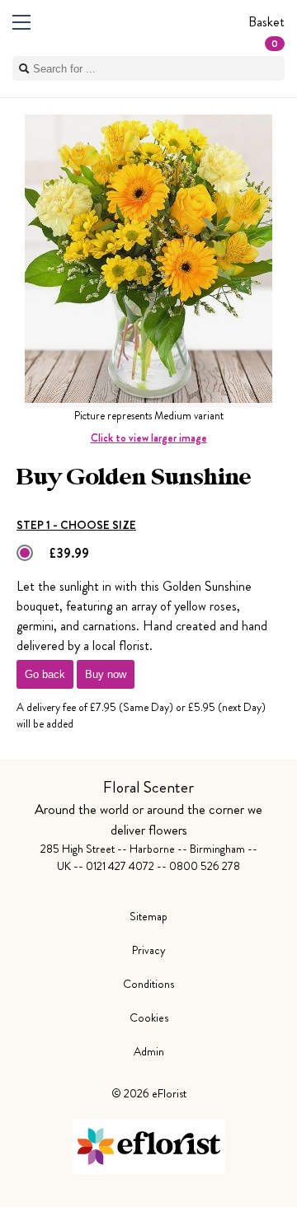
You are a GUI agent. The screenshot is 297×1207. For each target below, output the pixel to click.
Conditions (148, 983)
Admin (149, 1051)
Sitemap (148, 916)
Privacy (149, 950)
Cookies (149, 1017)
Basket (266, 31)
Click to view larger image (149, 438)
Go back (45, 674)
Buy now (105, 674)
